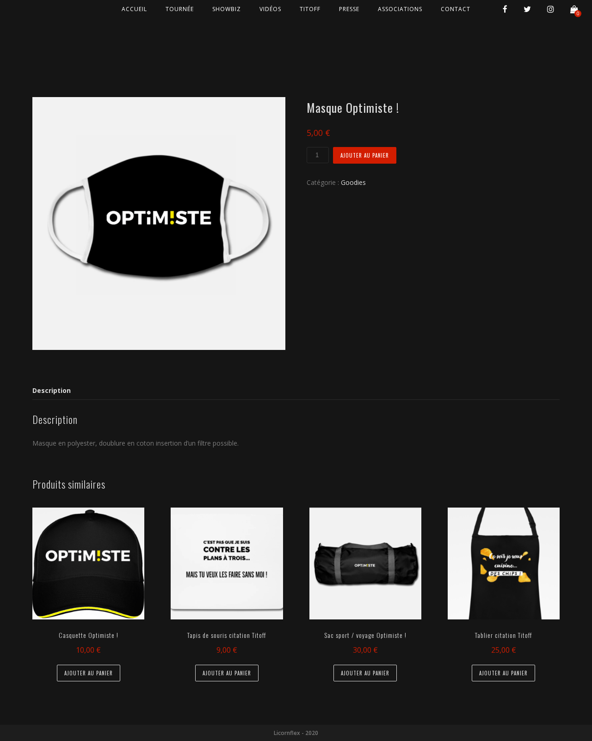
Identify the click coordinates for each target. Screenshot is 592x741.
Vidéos (270, 9)
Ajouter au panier (364, 155)
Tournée (180, 9)
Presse (349, 9)
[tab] (53, 390)
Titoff (310, 9)
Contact (455, 9)
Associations (400, 9)
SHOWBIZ (226, 9)
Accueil (134, 9)
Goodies (353, 182)
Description (51, 390)
